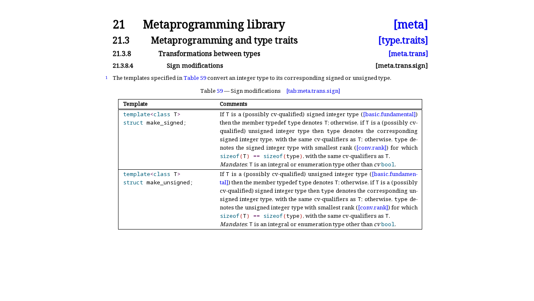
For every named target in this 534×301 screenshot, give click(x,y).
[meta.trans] (408, 53)
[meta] (410, 24)
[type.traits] (403, 40)
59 (220, 90)
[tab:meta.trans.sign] (313, 90)
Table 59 (195, 78)
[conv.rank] (371, 147)
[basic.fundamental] (389, 114)
